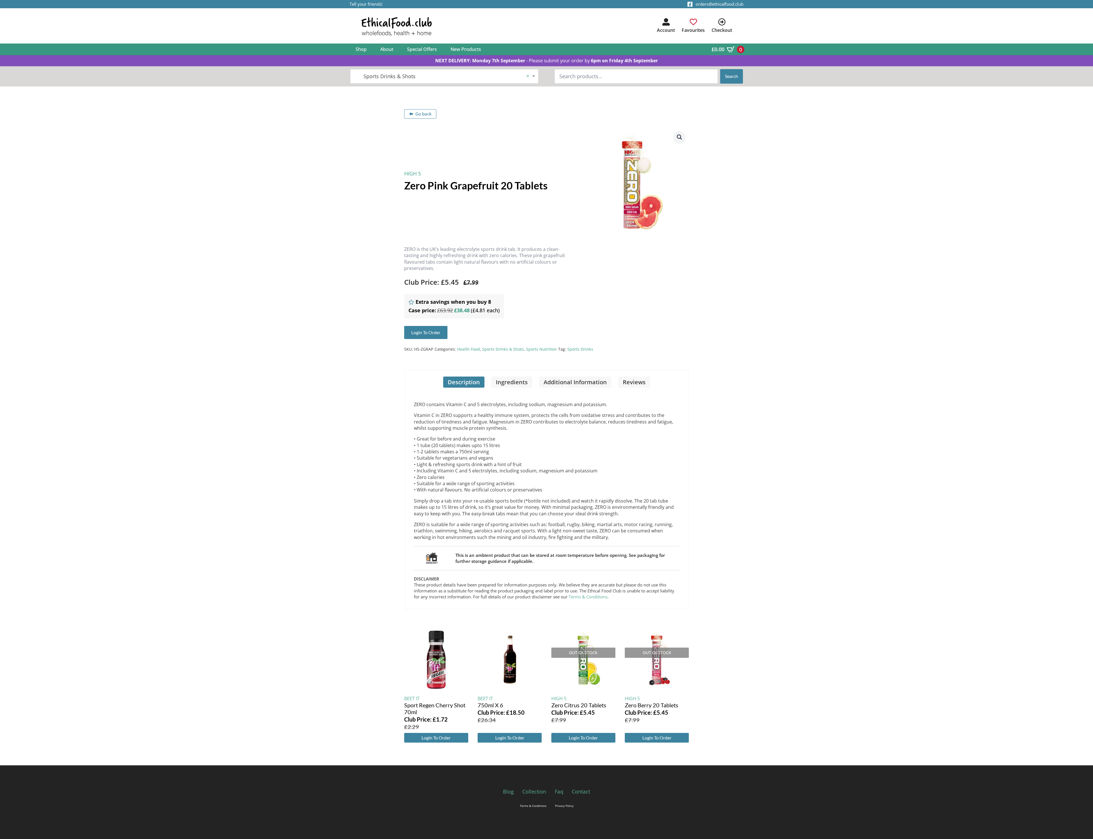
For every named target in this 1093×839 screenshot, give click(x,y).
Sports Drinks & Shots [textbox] (442, 76)
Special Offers (422, 49)
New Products (466, 49)
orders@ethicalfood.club (719, 4)
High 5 (412, 173)
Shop (361, 49)
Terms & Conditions (588, 597)
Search (731, 76)
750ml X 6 (490, 705)
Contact (581, 791)
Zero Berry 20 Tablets (651, 705)
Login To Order (436, 737)
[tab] (463, 382)
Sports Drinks (580, 349)
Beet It (412, 698)
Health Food (468, 349)
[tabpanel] (546, 498)
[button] (679, 137)
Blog (508, 791)
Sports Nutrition (541, 349)
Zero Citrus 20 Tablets (578, 705)
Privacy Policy (564, 806)
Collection (534, 791)
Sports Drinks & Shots (503, 349)
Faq (559, 791)
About (386, 49)
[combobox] (444, 76)
